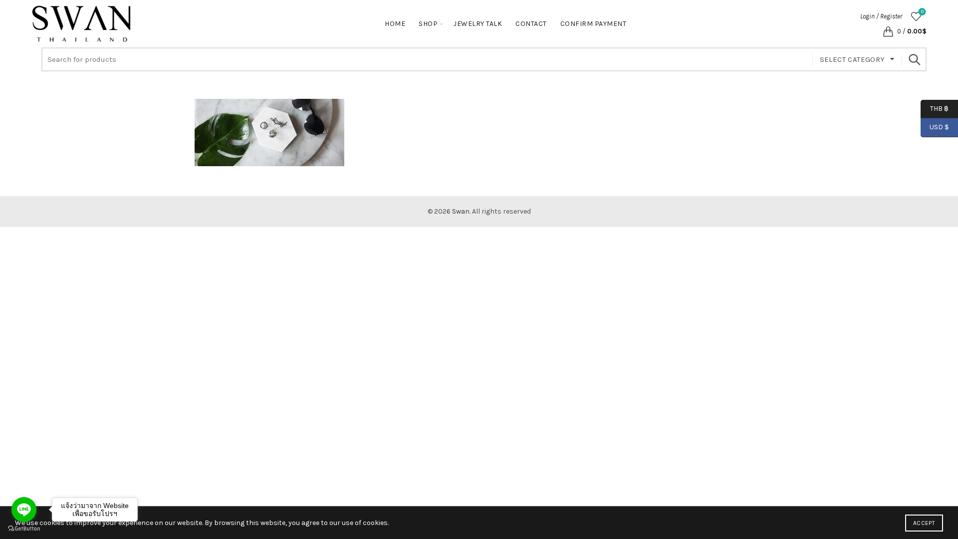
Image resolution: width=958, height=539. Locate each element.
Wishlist (922, 11)
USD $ (939, 127)
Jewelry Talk (478, 23)
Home (395, 23)
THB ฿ (935, 108)
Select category (852, 59)
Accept (924, 523)
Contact (531, 23)
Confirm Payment (593, 23)
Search (914, 59)
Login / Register (881, 16)
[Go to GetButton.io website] (24, 529)
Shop (428, 23)
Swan (461, 211)
